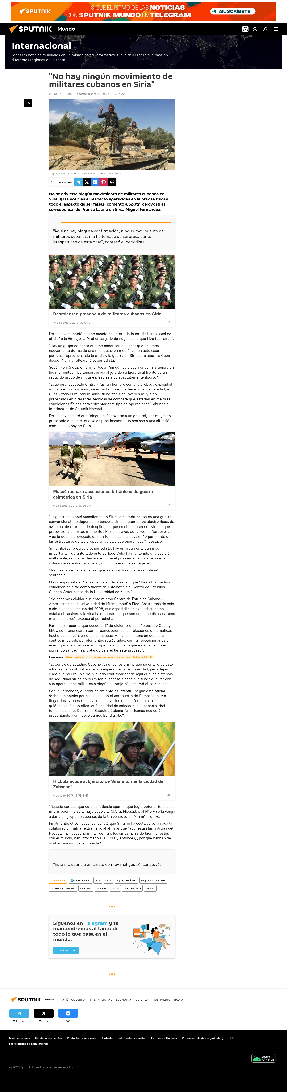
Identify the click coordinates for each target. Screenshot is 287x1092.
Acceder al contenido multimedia (102, 173)
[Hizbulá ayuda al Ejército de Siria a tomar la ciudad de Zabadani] (112, 749)
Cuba (108, 880)
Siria (97, 880)
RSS (231, 1038)
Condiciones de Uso (48, 1038)
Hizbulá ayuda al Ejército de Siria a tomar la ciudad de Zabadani (108, 783)
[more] (168, 322)
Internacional (58, 880)
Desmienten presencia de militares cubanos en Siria (107, 314)
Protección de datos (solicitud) (203, 1038)
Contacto (107, 1038)
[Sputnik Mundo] (32, 34)
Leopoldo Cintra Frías (153, 880)
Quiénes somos (19, 1038)
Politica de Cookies (164, 1038)
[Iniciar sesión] (255, 29)
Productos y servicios (81, 1038)
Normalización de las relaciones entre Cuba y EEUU (109, 657)
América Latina (73, 999)
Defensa (142, 999)
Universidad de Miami (63, 888)
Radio (178, 999)
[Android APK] (263, 1059)
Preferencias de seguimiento (28, 1044)
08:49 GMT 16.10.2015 (63, 94)
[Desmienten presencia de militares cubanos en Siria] (112, 282)
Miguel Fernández (126, 880)
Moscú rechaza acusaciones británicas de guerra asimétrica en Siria (103, 494)
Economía (123, 999)
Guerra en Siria (132, 888)
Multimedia (161, 999)
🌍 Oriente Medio (80, 880)
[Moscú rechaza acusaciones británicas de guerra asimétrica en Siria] (112, 459)
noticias (150, 888)
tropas (115, 888)
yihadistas (86, 888)
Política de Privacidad (132, 1038)
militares (102, 888)
